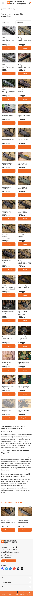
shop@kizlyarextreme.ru (10, 552)
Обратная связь (9, 561)
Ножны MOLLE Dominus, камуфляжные (6, 236)
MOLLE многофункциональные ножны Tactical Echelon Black (8, 40)
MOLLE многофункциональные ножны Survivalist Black (8, 287)
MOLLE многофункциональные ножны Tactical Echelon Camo (24, 40)
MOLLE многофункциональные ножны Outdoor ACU (8, 91)
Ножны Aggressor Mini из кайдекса (8, 312)
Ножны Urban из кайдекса (6, 411)
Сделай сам (11, 8)
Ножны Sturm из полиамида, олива (23, 187)
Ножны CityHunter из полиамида (8, 140)
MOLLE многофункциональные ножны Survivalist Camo (24, 262)
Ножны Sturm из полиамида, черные (7, 211)
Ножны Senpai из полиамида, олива (23, 164)
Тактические (20, 8)
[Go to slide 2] (6, 86)
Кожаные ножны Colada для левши (23, 521)
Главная (3, 8)
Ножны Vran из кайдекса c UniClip (7, 337)
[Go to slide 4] (10, 86)
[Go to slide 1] (8, 34)
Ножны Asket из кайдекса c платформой (22, 313)
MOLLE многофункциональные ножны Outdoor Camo (8, 66)
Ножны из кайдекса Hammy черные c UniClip (23, 338)
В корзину (9, 48)
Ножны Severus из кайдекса (23, 90)
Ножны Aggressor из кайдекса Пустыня (7, 387)
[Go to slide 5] (12, 86)
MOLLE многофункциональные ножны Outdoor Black (24, 66)
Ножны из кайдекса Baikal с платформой (23, 286)
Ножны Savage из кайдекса (23, 140)
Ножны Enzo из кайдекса (6, 261)
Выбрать (24, 530)
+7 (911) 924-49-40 (8, 550)
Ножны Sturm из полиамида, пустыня (8, 363)
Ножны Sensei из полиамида (6, 187)
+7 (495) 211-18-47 (8, 547)
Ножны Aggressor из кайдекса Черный (23, 387)
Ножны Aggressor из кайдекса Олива (23, 363)
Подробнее (8, 418)
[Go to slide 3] (8, 86)
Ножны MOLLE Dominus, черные (22, 211)
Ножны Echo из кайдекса (22, 235)
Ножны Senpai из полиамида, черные (7, 164)
